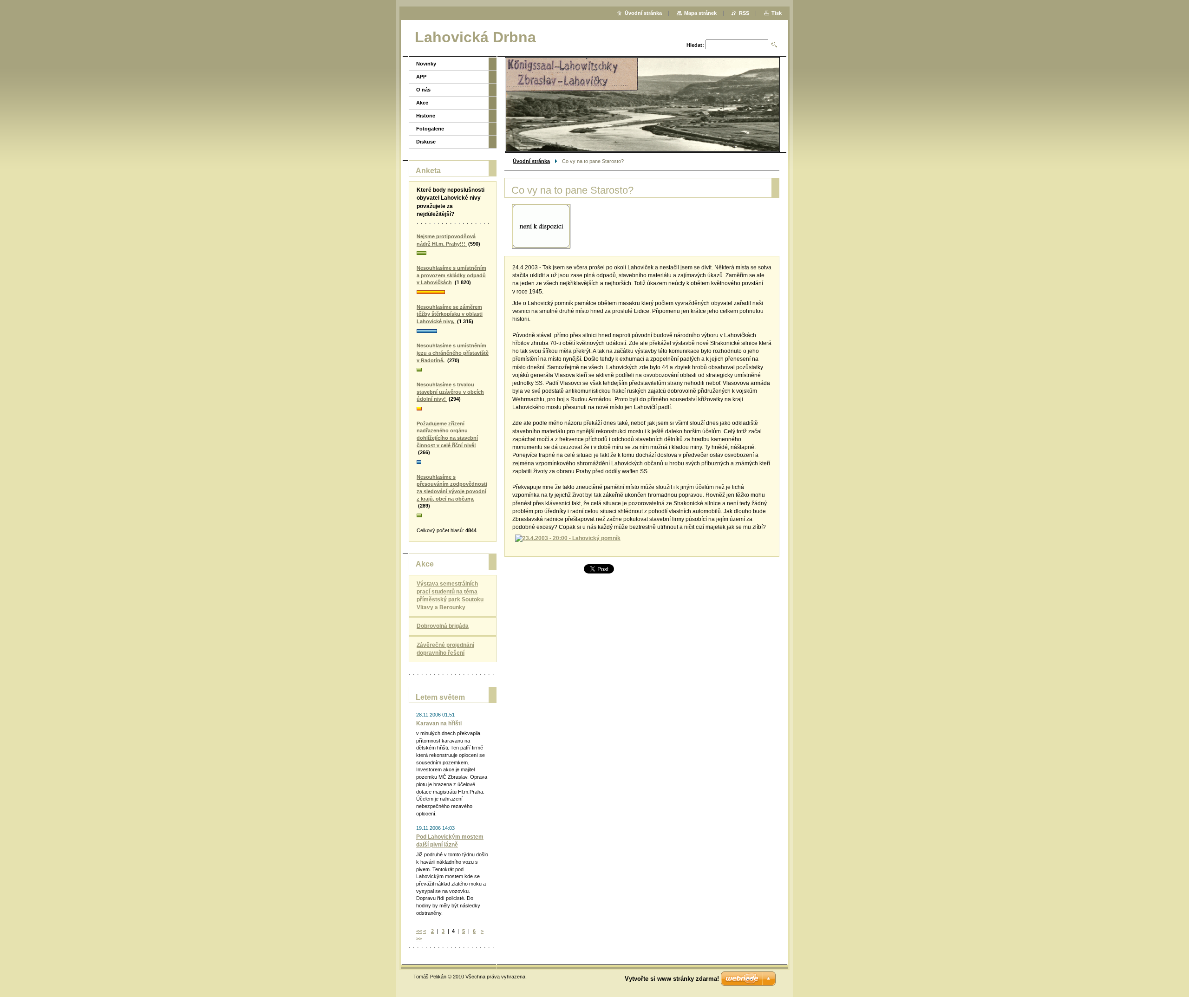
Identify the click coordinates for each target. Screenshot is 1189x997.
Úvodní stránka (531, 161)
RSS (744, 13)
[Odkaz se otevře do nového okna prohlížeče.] (541, 226)
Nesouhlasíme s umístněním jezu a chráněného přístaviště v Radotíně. (453, 353)
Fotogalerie (430, 128)
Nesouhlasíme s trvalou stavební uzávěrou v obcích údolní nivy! (450, 392)
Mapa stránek (700, 13)
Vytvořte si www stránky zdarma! (672, 978)
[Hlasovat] (453, 253)
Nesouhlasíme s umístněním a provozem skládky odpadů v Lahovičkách (451, 275)
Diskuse (426, 141)
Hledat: (695, 45)
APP (421, 76)
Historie (425, 115)
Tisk (776, 13)
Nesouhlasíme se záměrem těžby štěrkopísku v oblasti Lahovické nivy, (450, 314)
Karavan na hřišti (439, 723)
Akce (422, 102)
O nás (423, 89)
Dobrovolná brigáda (443, 626)
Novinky (426, 63)
